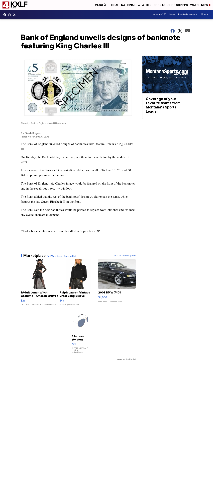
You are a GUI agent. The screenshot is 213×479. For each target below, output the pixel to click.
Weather (144, 5)
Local (114, 5)
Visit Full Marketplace (125, 255)
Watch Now (199, 5)
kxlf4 (5, 14)
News (172, 14)
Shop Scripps (178, 5)
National (128, 5)
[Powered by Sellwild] (131, 359)
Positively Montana (187, 14)
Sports (159, 5)
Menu (99, 5)
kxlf (15, 14)
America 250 (159, 14)
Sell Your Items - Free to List (61, 256)
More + (204, 14)
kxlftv (10, 14)
